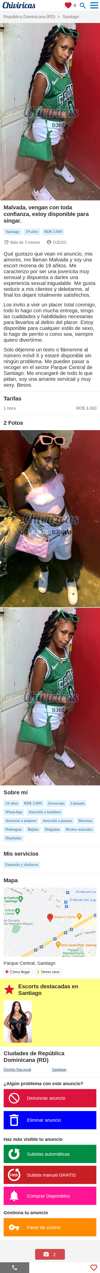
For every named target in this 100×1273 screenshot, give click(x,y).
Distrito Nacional (17, 1069)
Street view (48, 971)
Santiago (59, 1069)
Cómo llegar (17, 972)
